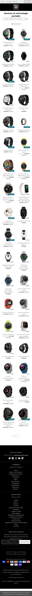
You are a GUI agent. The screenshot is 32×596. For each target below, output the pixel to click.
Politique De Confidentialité (16, 515)
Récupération (15, 485)
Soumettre (24, 542)
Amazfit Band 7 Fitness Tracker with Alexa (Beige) (24, 199)
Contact (16, 500)
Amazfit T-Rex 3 (8, 130)
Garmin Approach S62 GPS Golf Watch (8, 424)
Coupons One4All (16, 511)
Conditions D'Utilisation (16, 517)
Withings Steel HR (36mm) (24, 244)
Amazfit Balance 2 (8, 84)
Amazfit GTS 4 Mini (23, 221)
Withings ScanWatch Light (8, 222)
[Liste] (28, 19)
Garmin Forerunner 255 (24, 377)
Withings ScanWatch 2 (8, 244)
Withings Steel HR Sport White (8, 266)
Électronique (15, 476)
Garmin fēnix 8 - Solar (23, 151)
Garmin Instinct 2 (8, 334)
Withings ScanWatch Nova (23, 43)
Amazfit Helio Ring (24, 130)
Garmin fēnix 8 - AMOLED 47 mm (23, 174)
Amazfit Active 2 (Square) (8, 109)
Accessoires (15, 483)
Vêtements (15, 487)
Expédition (16, 509)
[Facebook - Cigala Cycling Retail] (13, 458)
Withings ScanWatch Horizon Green (24, 266)
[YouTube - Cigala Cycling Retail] (19, 458)
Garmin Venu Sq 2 (8, 356)
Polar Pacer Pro (24, 356)
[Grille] (26, 19)
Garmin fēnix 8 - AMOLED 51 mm (8, 174)
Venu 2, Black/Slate (24, 64)
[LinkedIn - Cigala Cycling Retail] (22, 458)
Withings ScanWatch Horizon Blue (8, 290)
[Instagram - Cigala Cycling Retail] (16, 458)
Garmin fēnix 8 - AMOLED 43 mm (8, 198)
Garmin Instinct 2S (8, 312)
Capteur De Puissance (15, 472)
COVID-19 (16, 526)
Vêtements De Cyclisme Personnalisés (16, 522)
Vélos (15, 479)
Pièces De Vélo (15, 481)
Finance (16, 505)
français (8, 1)
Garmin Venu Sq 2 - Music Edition (23, 335)
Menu (16, 470)
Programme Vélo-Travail (16, 507)
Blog (16, 524)
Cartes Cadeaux (16, 513)
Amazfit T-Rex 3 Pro (24, 109)
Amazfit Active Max (8, 64)
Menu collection (15, 24)
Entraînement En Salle (15, 474)
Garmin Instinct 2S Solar (24, 289)
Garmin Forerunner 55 (23, 423)
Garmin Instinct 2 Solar (24, 313)
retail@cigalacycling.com (21, 455)
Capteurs (16, 477)
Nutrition (15, 489)
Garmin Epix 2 (24, 400)
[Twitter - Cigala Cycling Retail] (10, 458)
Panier (28, 1)
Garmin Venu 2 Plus (8, 401)
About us (16, 504)
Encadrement (16, 519)
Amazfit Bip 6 (8, 150)
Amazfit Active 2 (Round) (23, 85)
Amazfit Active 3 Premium (8, 43)
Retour (16, 502)
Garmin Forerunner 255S (8, 377)
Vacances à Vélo (16, 520)
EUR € (14, 1)
